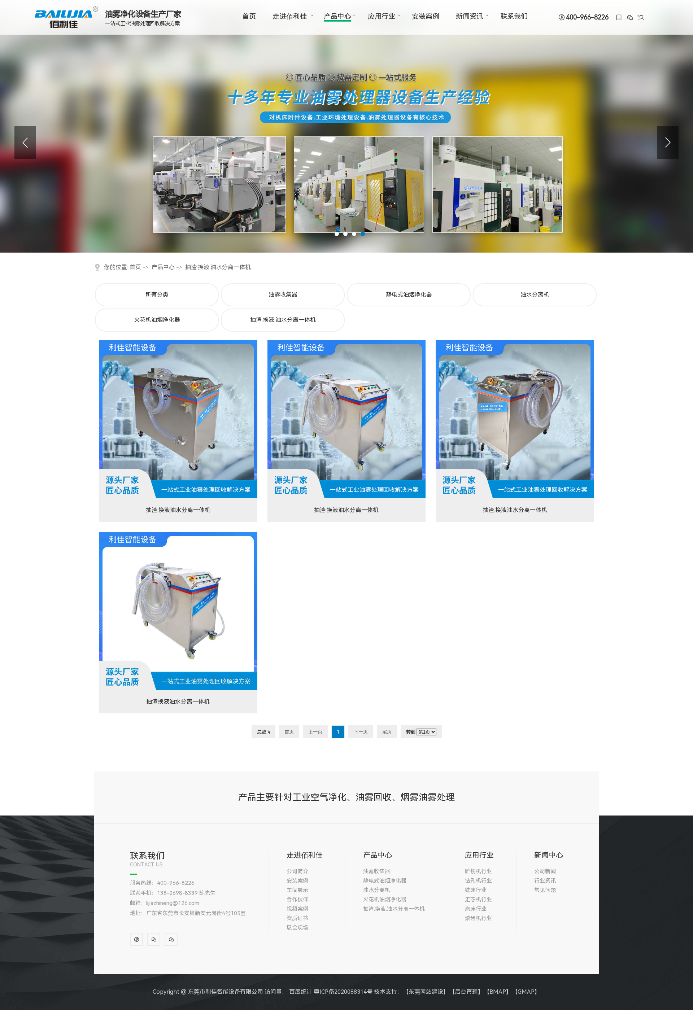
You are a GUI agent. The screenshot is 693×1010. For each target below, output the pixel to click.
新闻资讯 (469, 16)
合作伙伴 (297, 899)
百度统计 (300, 991)
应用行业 (381, 16)
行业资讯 (545, 881)
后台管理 (466, 991)
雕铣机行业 (478, 871)
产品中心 (337, 16)
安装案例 (425, 16)
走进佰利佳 (290, 16)
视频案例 (297, 909)
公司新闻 (545, 871)
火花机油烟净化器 (157, 319)
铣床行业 (476, 890)
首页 (249, 16)
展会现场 (297, 927)
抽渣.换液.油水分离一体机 (218, 267)
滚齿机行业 (478, 918)
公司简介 (297, 871)
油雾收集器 (283, 294)
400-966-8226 (587, 17)
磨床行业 (476, 909)
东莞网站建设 (426, 991)
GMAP (526, 991)
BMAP (497, 991)
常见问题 (545, 890)
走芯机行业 (478, 899)
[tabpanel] (346, 126)
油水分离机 (534, 294)
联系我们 (514, 16)
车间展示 (297, 890)
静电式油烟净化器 (409, 294)
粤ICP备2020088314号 (343, 991)
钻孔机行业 (478, 881)
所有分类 (157, 294)
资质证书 (297, 918)
